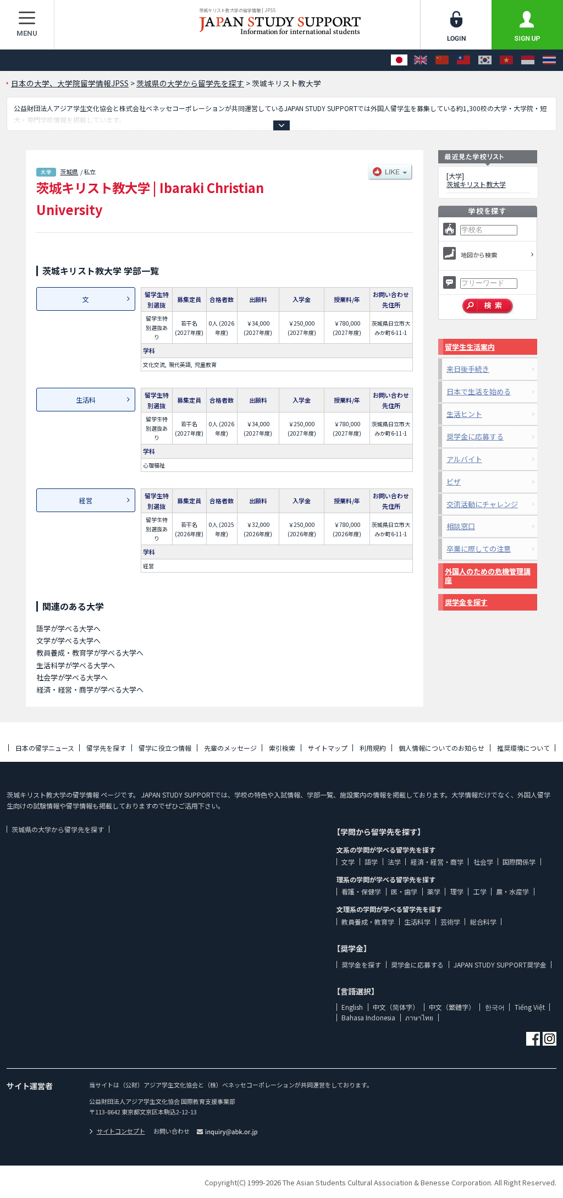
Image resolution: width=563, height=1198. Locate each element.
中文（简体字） (396, 1007)
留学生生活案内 (470, 347)
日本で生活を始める (478, 391)
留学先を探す (106, 747)
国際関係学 (519, 861)
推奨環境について (523, 747)
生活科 (86, 399)
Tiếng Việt (530, 1007)
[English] (420, 60)
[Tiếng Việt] (506, 60)
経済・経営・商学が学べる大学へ (89, 689)
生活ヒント (464, 414)
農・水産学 (512, 891)
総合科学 (483, 921)
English (352, 1007)
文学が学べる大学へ (68, 640)
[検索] (488, 306)
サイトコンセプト (121, 1130)
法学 (394, 861)
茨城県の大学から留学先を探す (58, 829)
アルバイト (464, 459)
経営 (85, 500)
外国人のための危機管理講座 (488, 575)
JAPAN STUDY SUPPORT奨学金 (500, 964)
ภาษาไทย (419, 1017)
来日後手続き (467, 369)
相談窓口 (460, 526)
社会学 (483, 861)
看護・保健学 (361, 891)
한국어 (495, 1007)
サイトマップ (327, 747)
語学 (371, 861)
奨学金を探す (466, 602)
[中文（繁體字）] (463, 60)
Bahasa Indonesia (368, 1017)
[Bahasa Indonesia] (528, 60)
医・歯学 (404, 891)
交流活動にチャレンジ (482, 504)
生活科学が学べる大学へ (75, 665)
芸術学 (450, 921)
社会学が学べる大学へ (72, 677)
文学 (348, 861)
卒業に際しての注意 (478, 548)
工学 (480, 891)
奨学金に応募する (475, 436)
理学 (456, 891)
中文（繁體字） (452, 1007)
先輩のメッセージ (230, 747)
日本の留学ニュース (44, 747)
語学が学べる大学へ (68, 628)
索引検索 (282, 747)
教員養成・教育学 (367, 921)
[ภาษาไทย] (549, 60)
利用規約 (373, 747)
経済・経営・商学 (437, 861)
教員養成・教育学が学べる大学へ (89, 652)
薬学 (433, 891)
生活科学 (417, 921)
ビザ (453, 481)
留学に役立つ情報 (165, 747)
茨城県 (69, 171)
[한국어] (485, 60)
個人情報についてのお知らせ (441, 747)
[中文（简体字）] (442, 60)
